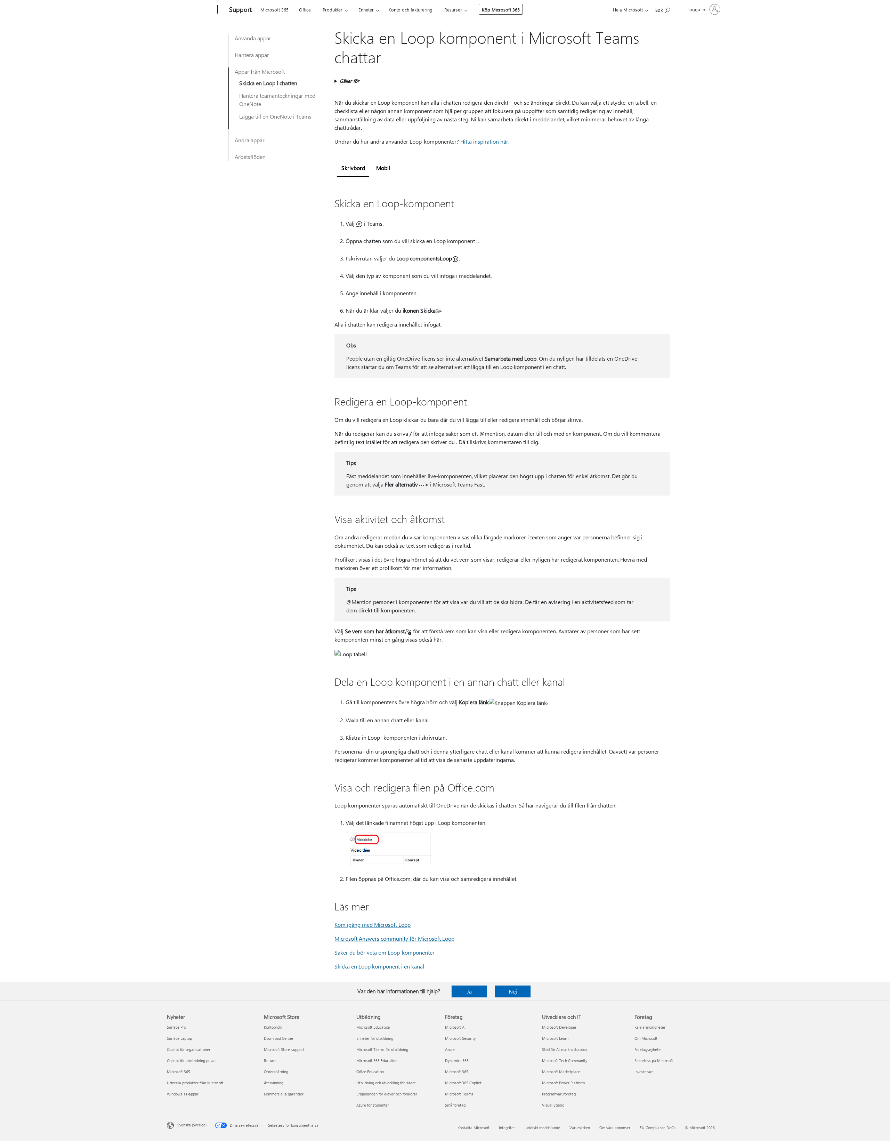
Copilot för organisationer (188, 1049)
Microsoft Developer (559, 1027)
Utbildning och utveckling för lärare (386, 1082)
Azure (450, 1049)
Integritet (507, 1127)
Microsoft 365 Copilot (463, 1082)
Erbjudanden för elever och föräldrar (386, 1093)
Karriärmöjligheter (649, 1027)
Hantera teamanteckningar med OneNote (277, 99)
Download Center (278, 1038)
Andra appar (250, 140)
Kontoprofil (273, 1027)
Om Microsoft (645, 1038)
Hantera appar (252, 54)
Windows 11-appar (183, 1093)
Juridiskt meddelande (542, 1127)
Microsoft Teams (459, 1093)
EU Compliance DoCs (657, 1127)
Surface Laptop (179, 1038)
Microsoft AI (455, 1027)
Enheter (366, 10)
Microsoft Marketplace (561, 1071)
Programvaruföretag (559, 1093)
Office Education (370, 1071)
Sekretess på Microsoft (653, 1060)
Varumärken (579, 1127)
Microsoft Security (460, 1038)
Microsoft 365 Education (376, 1060)
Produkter (332, 10)
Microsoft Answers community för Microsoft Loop (394, 938)
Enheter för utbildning (374, 1038)
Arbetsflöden (250, 156)
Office (305, 10)
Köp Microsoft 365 (501, 10)
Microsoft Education (373, 1027)
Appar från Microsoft (260, 71)
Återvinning (273, 1082)
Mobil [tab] (383, 167)
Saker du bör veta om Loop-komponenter (384, 952)
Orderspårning (276, 1071)
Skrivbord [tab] (353, 167)
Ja (469, 991)
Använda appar (253, 38)
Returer (270, 1060)
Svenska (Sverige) (192, 1124)
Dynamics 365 (457, 1060)
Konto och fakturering (410, 10)
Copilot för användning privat (191, 1060)
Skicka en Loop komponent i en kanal (379, 966)
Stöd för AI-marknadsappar (564, 1049)
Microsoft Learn (555, 1038)
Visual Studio (553, 1105)
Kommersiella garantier (284, 1093)
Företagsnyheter (648, 1049)
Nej (513, 991)
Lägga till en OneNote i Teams (275, 116)
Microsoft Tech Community (564, 1060)
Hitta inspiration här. (484, 141)
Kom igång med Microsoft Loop (372, 924)
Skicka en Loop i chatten (268, 83)
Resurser (453, 10)
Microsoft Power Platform (563, 1082)
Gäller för (349, 81)
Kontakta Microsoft (474, 1127)
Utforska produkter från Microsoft (195, 1082)
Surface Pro (176, 1027)
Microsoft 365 (274, 10)
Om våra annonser (614, 1127)
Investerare (644, 1071)
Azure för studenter (372, 1105)
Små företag (455, 1105)
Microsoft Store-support (284, 1049)
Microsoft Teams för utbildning (382, 1049)
